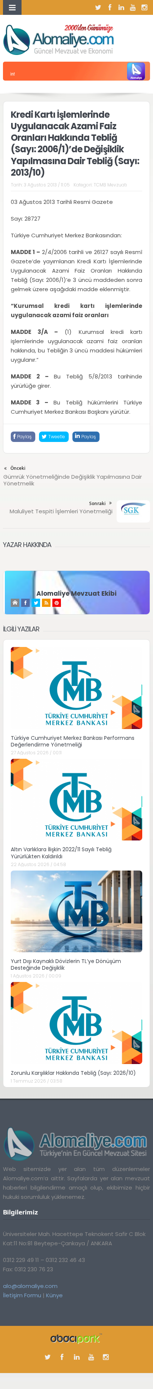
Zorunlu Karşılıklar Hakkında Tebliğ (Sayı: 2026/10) (73, 1073)
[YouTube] (133, 7)
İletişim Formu (22, 1295)
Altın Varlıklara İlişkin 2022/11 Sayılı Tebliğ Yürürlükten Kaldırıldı (61, 853)
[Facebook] (109, 7)
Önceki (17, 468)
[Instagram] (144, 7)
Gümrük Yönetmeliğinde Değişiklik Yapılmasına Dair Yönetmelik (72, 480)
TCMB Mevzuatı (110, 185)
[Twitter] (98, 7)
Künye (54, 1295)
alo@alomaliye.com (30, 1286)
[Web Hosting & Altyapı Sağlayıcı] (76, 1338)
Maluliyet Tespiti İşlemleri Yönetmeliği (61, 511)
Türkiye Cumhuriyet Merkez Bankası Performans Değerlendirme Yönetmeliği (72, 741)
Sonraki (97, 503)
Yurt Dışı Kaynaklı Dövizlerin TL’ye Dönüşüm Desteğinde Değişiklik (66, 964)
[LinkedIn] (121, 7)
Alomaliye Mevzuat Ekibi (76, 593)
